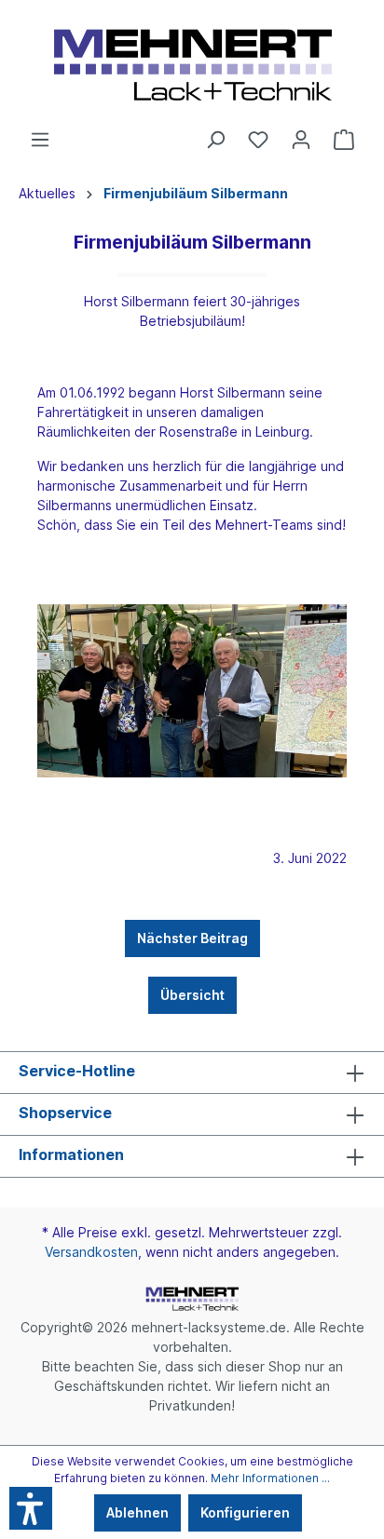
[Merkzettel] (258, 139)
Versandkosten (91, 1252)
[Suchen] (215, 139)
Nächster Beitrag (192, 938)
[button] (30, 1508)
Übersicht (192, 995)
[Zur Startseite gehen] (192, 64)
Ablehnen (137, 1512)
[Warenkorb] (343, 139)
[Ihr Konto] (301, 139)
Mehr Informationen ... (270, 1478)
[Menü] (40, 139)
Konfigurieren (245, 1512)
